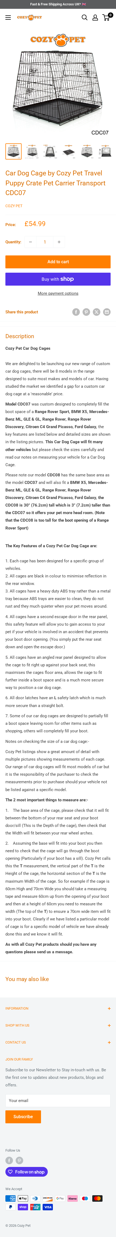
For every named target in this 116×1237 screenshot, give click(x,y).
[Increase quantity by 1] (59, 242)
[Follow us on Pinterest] (19, 1160)
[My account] (95, 17)
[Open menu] (8, 17)
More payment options (58, 293)
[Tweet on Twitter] (96, 312)
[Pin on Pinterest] (86, 312)
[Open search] (85, 17)
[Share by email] (107, 312)
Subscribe (23, 1116)
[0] (106, 17)
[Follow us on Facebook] (9, 1160)
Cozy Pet (13, 206)
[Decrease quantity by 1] (30, 242)
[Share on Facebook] (76, 312)
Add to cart (58, 261)
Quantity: (13, 242)
